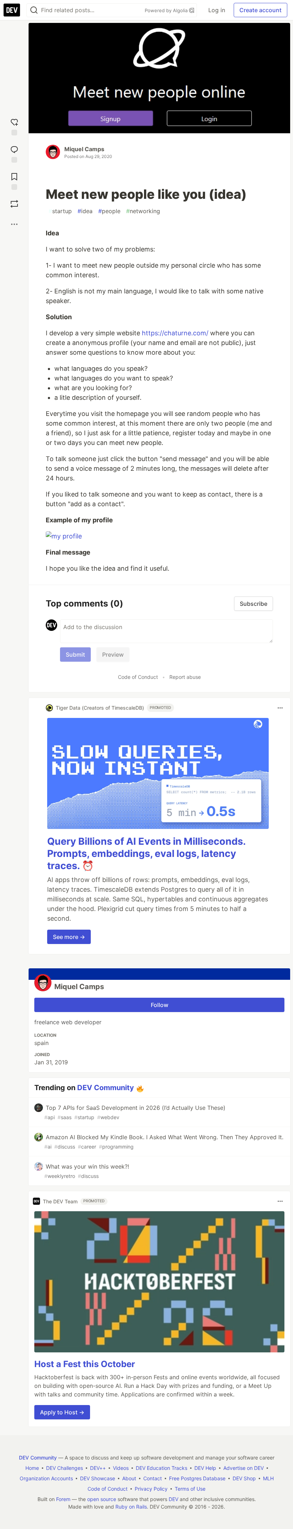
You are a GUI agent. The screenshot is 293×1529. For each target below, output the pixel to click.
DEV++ (98, 1468)
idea (85, 211)
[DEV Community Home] (12, 10)
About (129, 1478)
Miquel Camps (84, 149)
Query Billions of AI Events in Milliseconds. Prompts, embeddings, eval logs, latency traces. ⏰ (146, 853)
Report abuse (185, 677)
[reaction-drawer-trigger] (14, 125)
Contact (152, 1478)
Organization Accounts (46, 1478)
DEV (173, 1499)
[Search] (34, 10)
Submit (75, 654)
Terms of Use (190, 1489)
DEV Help (205, 1468)
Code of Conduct (138, 677)
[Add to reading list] (14, 180)
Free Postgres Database (197, 1478)
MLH (268, 1478)
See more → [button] (69, 936)
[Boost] (14, 203)
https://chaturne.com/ (175, 333)
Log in (216, 10)
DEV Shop (244, 1478)
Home (32, 1468)
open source (101, 1499)
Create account (260, 10)
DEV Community (105, 1087)
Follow (159, 1004)
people (109, 211)
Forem (63, 1499)
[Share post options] (14, 224)
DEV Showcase (97, 1478)
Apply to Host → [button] (62, 1412)
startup (60, 211)
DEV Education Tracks (161, 1468)
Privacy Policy (151, 1489)
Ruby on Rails (131, 1507)
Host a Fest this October (84, 1364)
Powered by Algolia (167, 10)
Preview (113, 654)
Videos (121, 1468)
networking (143, 211)
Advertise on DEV (243, 1468)
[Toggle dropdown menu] (280, 708)
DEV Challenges (64, 1468)
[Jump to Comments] (14, 152)
